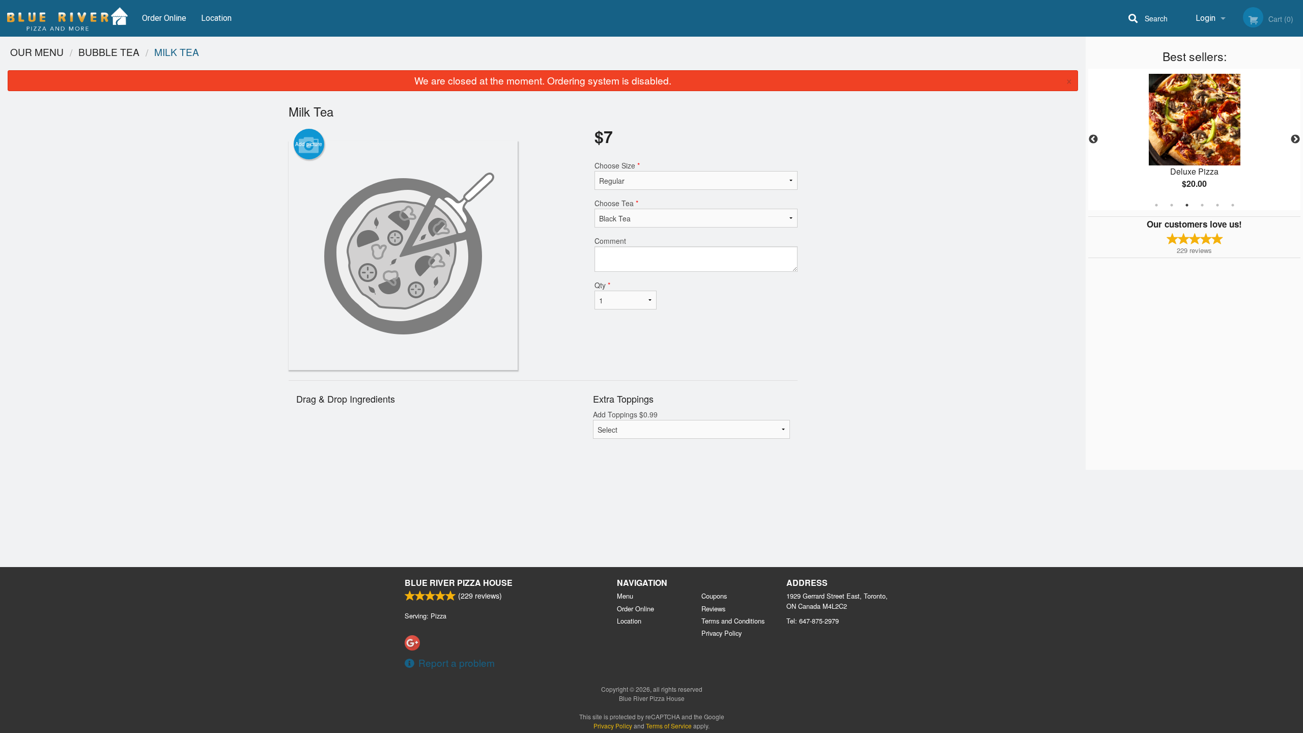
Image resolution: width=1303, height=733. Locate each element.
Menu (625, 596)
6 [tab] (1233, 205)
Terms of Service (669, 725)
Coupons (714, 596)
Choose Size (617, 165)
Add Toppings (625, 414)
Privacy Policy (721, 633)
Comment (610, 241)
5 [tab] (1217, 205)
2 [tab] (1172, 205)
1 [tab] (1156, 205)
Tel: (812, 621)
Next (1295, 139)
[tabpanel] (1194, 139)
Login (1205, 18)
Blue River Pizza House (459, 582)
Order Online (164, 18)
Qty (602, 285)
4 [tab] (1202, 205)
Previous (1093, 139)
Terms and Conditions (732, 621)
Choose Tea (616, 203)
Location (216, 18)
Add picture (308, 144)
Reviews (713, 608)
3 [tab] (1187, 205)
